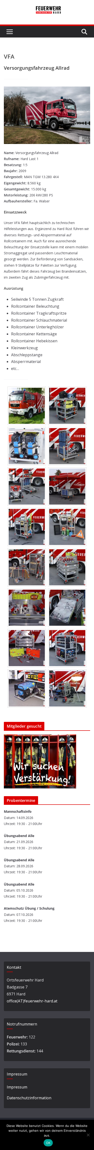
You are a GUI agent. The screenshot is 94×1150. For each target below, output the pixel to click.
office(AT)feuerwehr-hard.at (32, 1001)
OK (48, 1143)
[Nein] (88, 1134)
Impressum (17, 1087)
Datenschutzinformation (29, 1097)
